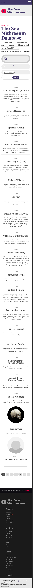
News (7, 542)
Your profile (9, 559)
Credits (8, 518)
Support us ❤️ (10, 514)
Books (7, 544)
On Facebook (9, 567)
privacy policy (5, 586)
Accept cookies (24, 581)
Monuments (9, 535)
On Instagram (9, 565)
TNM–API (8, 563)
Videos (8, 546)
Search (16, 77)
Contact (8, 516)
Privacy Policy (9, 520)
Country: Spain (9, 72)
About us (8, 512)
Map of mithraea (10, 538)
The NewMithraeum (16, 502)
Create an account (11, 557)
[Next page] (28, 474)
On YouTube (9, 570)
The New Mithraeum (16, 11)
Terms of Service (10, 523)
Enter (7, 555)
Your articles (9, 561)
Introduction (9, 531)
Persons (8, 540)
